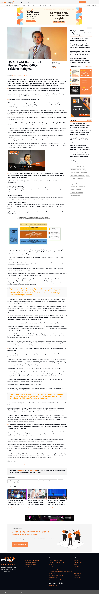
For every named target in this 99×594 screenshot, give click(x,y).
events (52, 5)
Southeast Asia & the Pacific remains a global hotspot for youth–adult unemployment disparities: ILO (80, 132)
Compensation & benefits (77, 175)
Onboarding (74, 181)
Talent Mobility (53, 573)
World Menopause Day (54, 579)
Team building (86, 164)
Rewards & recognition (77, 178)
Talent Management (16, 5)
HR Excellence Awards (30, 564)
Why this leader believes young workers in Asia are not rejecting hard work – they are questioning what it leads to (79, 147)
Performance (82, 186)
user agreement (77, 577)
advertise (94, 5)
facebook (19, 75)
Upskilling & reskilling (77, 192)
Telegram (21, 470)
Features (7, 5)
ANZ (87, 198)
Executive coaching (76, 195)
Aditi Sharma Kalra (56, 67)
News (2, 5)
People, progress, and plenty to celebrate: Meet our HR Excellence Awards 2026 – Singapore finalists (80, 45)
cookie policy (76, 569)
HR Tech (28, 5)
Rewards (34, 5)
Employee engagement (77, 184)
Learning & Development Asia (56, 569)
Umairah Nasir (51, 507)
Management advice (12, 480)
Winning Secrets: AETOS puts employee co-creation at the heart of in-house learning (80, 33)
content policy (77, 566)
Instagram (33, 470)
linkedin (25, 75)
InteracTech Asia (53, 566)
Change (27, 2)
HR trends (41, 480)
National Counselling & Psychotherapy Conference (60, 571)
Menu (95, 2)
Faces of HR (74, 186)
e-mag (75, 571)
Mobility (39, 5)
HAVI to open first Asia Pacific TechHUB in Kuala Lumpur (79, 39)
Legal (87, 175)
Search (89, 2)
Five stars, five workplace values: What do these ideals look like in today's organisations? (79, 140)
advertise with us (78, 562)
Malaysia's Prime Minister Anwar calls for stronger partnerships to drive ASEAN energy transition (79, 154)
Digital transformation (22, 480)
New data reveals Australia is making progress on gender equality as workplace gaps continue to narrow (80, 125)
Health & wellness (75, 164)
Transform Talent (53, 577)
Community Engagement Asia (56, 562)
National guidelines (76, 189)
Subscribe (83, 2)
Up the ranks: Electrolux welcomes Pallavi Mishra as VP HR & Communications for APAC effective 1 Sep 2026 (80, 53)
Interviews (60, 480)
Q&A (19, 482)
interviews (45, 5)
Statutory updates (76, 169)
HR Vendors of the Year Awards (32, 566)
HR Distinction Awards (30, 562)
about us (76, 560)
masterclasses (53, 585)
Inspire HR (52, 564)
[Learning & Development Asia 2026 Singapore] (49, 16)
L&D (23, 5)
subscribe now (21, 545)
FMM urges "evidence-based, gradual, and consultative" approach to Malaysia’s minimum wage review (80, 60)
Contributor (30, 507)
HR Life (72, 167)
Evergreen (15, 482)
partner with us (77, 573)
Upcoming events (80, 66)
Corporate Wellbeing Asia (55, 560)
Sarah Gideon (11, 507)
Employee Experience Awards (31, 560)
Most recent (80, 28)
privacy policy (77, 575)
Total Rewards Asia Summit (55, 575)
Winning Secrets (75, 172)
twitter (13, 75)
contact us (76, 564)
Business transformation (33, 480)
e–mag (89, 5)
